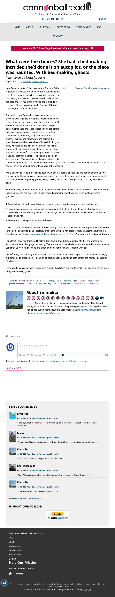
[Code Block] (48, 354)
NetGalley (32, 284)
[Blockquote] (44, 354)
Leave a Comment (40, 82)
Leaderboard (15, 550)
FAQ (11, 537)
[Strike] (32, 354)
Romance (68, 281)
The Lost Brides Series (62, 284)
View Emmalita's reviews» (49, 313)
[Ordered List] (36, 354)
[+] (59, 355)
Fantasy (51, 281)
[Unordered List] (40, 354)
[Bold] (20, 354)
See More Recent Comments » (25, 498)
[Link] (52, 354)
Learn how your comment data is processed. (67, 361)
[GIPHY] (63, 354)
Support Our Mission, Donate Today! (26, 533)
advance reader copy (89, 281)
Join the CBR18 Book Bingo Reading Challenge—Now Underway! (56, 48)
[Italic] (24, 354)
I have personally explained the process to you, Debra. (49, 234)
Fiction (59, 281)
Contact (12, 558)
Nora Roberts (44, 284)
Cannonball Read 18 (57, 5)
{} (55, 355)
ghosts (12, 284)
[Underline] (28, 354)
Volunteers (14, 546)
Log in (102, 19)
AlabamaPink (15, 554)
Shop (11, 542)
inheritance (21, 284)
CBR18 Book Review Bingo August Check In (39, 418)
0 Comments (93, 284)
